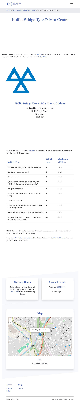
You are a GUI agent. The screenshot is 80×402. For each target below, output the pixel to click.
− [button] (10, 322)
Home (8, 10)
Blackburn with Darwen (21, 10)
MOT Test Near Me (59, 238)
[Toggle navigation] (72, 3)
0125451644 (42, 57)
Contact (21, 388)
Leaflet (70, 355)
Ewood (33, 10)
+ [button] (10, 320)
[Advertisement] (40, 37)
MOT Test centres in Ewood (23, 238)
